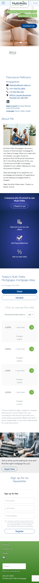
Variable (19, 297)
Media (5, 553)
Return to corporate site (11, 571)
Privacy (5, 545)
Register (19, 531)
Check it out (20, 206)
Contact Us (29, 26)
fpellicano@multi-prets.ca (19, 85)
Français (35, 3)
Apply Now (9, 469)
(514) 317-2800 (19, 88)
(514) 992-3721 (18, 92)
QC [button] (29, 315)
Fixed (19, 291)
